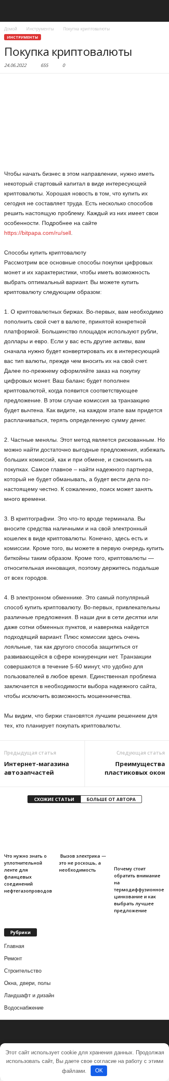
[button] (156, 11)
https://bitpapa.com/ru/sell (37, 233)
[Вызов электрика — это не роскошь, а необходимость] (84, 831)
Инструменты (22, 37)
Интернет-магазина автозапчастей (36, 768)
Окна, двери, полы (27, 983)
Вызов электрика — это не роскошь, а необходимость (82, 863)
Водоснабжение (23, 1008)
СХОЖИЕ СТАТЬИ (54, 799)
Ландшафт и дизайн (29, 995)
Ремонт (13, 958)
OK (99, 1070)
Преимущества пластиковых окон (135, 768)
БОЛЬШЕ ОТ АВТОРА (111, 799)
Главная (14, 946)
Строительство (22, 971)
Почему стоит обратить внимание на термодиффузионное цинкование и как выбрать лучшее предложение (139, 889)
